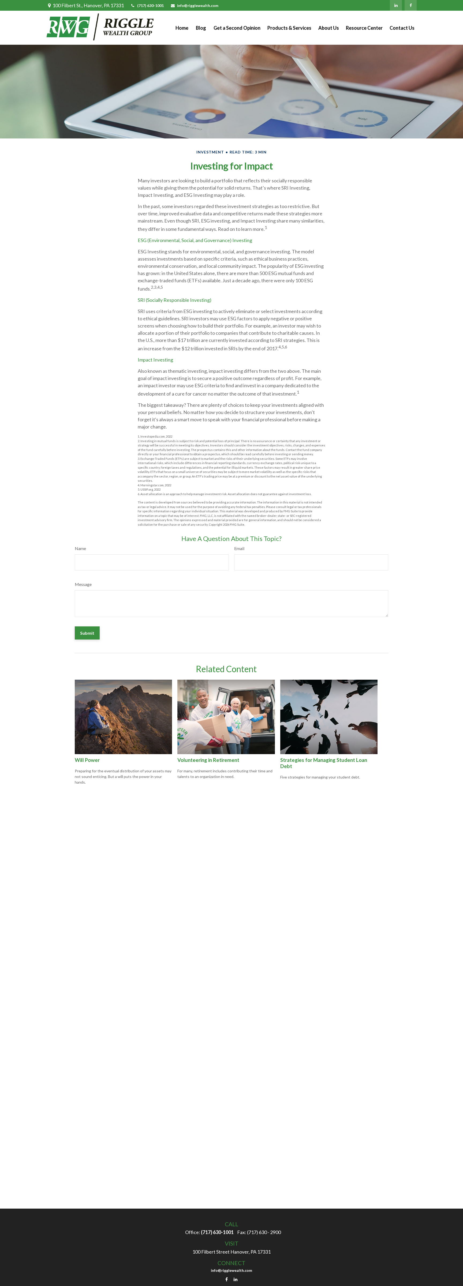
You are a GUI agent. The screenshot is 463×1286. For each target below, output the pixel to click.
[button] (182, 28)
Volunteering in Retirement (208, 760)
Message (83, 584)
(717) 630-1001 (150, 5)
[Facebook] (411, 5)
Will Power (87, 760)
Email (239, 548)
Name (80, 548)
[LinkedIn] (396, 5)
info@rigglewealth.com (197, 5)
